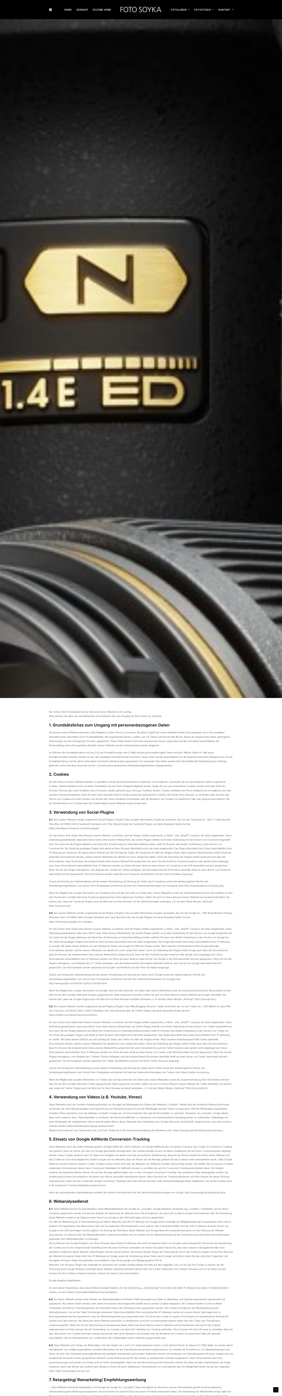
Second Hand (102, 10)
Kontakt (224, 10)
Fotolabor (179, 10)
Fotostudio (202, 10)
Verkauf (82, 10)
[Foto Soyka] (141, 9)
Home (68, 10)
